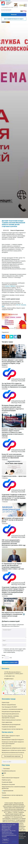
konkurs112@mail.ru (10, 286)
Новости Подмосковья (17, 230)
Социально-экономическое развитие (12, 709)
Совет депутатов (6, 745)
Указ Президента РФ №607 (9, 707)
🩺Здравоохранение (7, 790)
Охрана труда (5, 702)
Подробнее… (5, 842)
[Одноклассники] (7, 336)
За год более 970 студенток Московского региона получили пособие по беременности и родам (14, 385)
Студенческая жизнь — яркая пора (14, 476)
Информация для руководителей (11, 724)
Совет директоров (7, 722)
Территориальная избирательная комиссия (14, 748)
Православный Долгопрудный (10, 777)
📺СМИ (4, 773)
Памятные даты (6, 780)
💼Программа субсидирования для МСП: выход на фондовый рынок (12, 519)
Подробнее (20, 839)
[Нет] (26, 838)
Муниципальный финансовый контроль (13, 752)
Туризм (4, 793)
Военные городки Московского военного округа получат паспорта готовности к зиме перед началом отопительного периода (13, 432)
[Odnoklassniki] (4, 11)
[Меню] (25, 5)
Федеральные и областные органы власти (14, 750)
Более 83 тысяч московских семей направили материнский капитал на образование (13, 456)
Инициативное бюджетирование (11, 711)
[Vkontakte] (2, 11)
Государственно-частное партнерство (12, 729)
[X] (19, 336)
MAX (3, 306)
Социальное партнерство (9, 726)
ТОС (3, 775)
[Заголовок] (9, 11)
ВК (17, 305)
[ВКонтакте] (3, 336)
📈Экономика (6, 768)
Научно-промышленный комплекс (11, 720)
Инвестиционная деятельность (10, 714)
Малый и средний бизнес (9, 704)
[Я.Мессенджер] (11, 336)
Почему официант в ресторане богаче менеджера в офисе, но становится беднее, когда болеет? (12, 362)
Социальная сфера (7, 782)
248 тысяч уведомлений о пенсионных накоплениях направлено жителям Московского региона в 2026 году (13, 542)
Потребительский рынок (9, 771)
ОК (19, 305)
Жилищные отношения (8, 784)
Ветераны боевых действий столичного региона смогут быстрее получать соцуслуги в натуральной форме (13, 408)
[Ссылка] (3, 3)
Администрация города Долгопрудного (13, 739)
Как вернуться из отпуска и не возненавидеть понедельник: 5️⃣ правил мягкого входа (13, 614)
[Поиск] (24, 761)
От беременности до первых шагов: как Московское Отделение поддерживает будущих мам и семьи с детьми (13, 566)
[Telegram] (7, 11)
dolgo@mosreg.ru (8, 678)
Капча (3, 655)
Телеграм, (23, 305)
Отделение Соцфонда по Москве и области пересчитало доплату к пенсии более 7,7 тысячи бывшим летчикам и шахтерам (14, 497)
